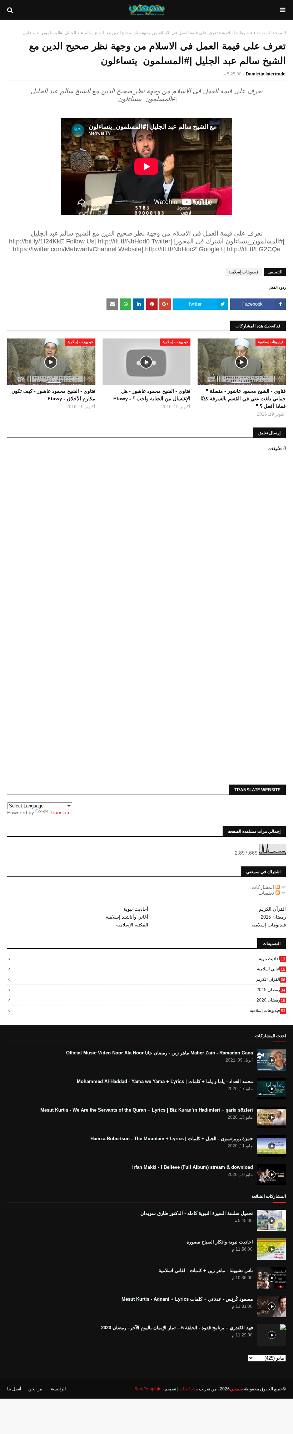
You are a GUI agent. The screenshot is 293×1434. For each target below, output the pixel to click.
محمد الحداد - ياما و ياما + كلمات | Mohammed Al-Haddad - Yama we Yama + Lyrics (165, 1081)
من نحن (35, 1388)
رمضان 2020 (271, 1000)
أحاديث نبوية (136, 909)
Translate (60, 812)
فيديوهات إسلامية (237, 32)
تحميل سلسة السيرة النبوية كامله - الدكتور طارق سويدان (196, 1213)
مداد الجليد (188, 1388)
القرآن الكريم (272, 909)
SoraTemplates (149, 1388)
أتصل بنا (14, 1388)
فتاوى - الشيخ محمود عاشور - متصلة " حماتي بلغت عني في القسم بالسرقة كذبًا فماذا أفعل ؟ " (243, 398)
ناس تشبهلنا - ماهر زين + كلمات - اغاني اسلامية (206, 1270)
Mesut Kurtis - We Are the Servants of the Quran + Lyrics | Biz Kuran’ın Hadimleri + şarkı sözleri (146, 1110)
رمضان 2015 (273, 917)
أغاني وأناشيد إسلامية (127, 917)
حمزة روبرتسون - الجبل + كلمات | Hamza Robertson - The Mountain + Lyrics (171, 1138)
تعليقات (266, 893)
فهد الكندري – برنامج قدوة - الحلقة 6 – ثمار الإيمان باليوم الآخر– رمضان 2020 (177, 1327)
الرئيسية (58, 1388)
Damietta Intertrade (265, 73)
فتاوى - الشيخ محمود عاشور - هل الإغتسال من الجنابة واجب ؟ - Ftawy (151, 394)
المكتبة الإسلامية (132, 925)
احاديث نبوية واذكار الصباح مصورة (220, 1242)
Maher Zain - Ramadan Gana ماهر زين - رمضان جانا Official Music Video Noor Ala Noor (159, 1052)
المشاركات (263, 887)
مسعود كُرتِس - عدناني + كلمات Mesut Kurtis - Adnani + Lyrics (187, 1299)
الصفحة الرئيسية (271, 32)
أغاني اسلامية (271, 968)
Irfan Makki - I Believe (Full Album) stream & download (192, 1167)
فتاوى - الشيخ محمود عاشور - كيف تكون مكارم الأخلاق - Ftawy (53, 394)
